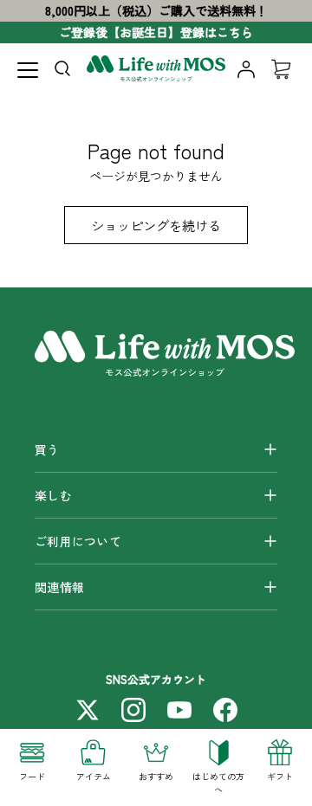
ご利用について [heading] (78, 541)
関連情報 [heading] (59, 587)
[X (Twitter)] (87, 710)
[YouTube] (179, 710)
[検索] (66, 72)
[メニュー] (28, 70)
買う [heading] (47, 449)
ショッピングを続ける (156, 225)
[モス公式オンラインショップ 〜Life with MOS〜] (156, 69)
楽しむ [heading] (53, 495)
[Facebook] (225, 710)
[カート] (281, 69)
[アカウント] (246, 69)
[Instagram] (133, 710)
